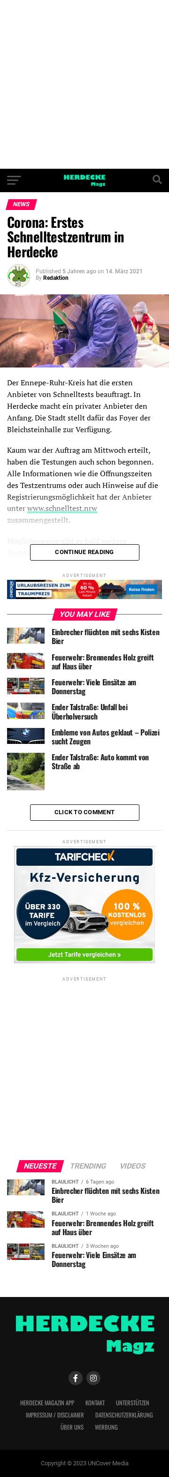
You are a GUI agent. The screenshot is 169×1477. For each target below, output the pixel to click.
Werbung (106, 1427)
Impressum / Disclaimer (55, 1414)
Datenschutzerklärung (124, 1414)
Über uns (72, 1427)
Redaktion (56, 278)
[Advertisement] (84, 84)
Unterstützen (132, 1402)
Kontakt (95, 1402)
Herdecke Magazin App (47, 1402)
